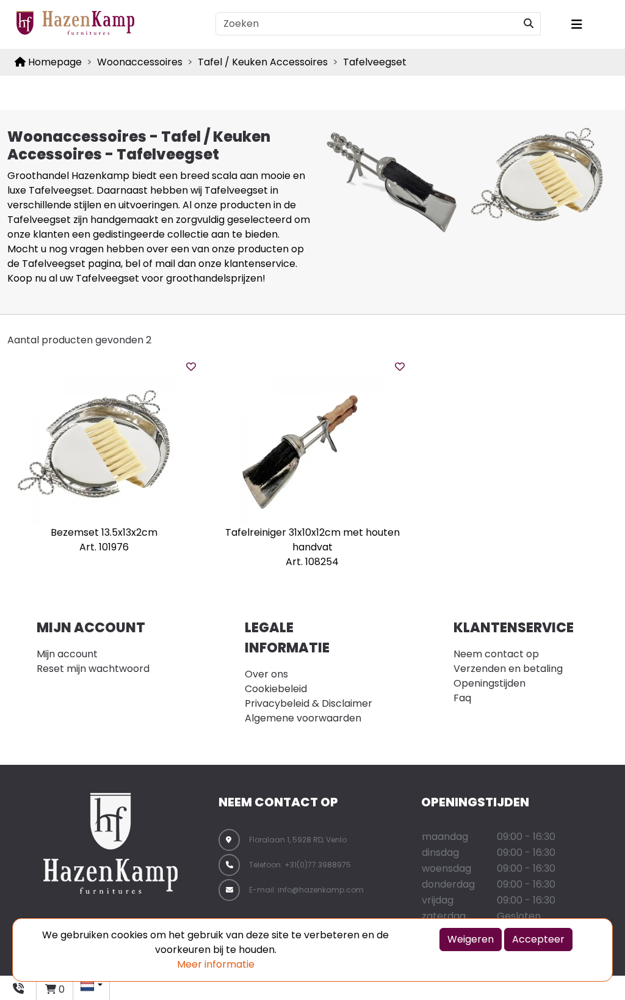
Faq (462, 698)
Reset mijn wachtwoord (93, 669)
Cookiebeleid (276, 689)
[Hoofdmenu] (590, 24)
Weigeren (470, 939)
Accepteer (538, 939)
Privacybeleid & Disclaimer (308, 703)
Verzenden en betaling (508, 669)
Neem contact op (496, 654)
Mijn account (67, 654)
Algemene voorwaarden (303, 718)
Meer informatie (216, 964)
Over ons (266, 674)
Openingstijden (489, 683)
